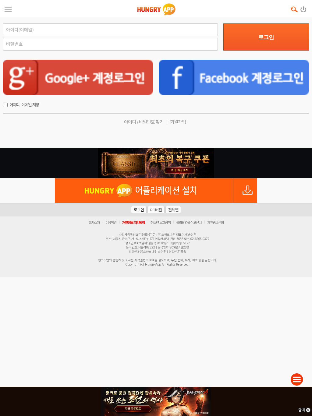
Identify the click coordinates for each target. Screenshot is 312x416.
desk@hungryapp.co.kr (173, 243)
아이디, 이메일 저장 (24, 104)
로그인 (266, 37)
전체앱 (173, 209)
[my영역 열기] (8, 8)
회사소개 (94, 222)
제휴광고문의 (215, 222)
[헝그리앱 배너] (156, 163)
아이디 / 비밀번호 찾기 (144, 122)
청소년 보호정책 (160, 222)
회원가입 (178, 122)
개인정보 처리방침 (133, 222)
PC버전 (156, 209)
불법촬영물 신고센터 (188, 222)
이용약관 (110, 222)
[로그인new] (303, 8)
